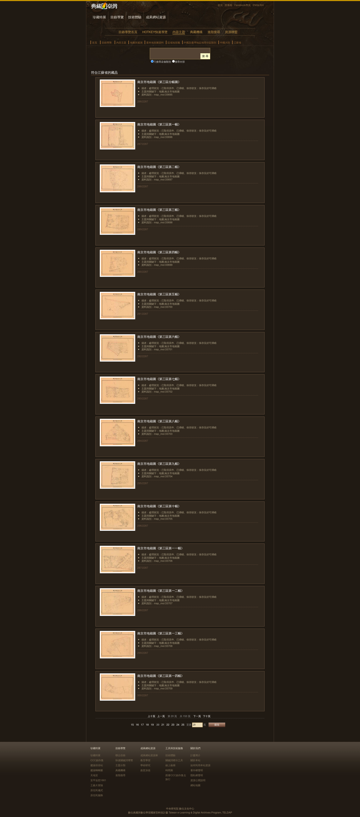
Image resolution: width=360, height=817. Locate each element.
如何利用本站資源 (200, 765)
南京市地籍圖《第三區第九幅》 (159, 463)
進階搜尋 (214, 32)
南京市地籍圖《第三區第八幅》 (159, 421)
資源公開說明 (197, 780)
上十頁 (151, 716)
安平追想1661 (98, 780)
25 (182, 724)
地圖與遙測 (136, 42)
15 (132, 724)
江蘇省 (237, 42)
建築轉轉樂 (96, 770)
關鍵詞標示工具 (174, 760)
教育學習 (145, 760)
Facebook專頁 (242, 5)
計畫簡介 (195, 755)
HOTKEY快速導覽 (155, 32)
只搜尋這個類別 (162, 61)
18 (147, 724)
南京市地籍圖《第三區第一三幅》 (160, 633)
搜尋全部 (180, 61)
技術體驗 (134, 17)
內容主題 (178, 32)
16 (137, 724)
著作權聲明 (196, 770)
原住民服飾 (96, 795)
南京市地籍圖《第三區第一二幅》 (160, 590)
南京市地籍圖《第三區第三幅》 (159, 209)
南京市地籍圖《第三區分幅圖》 (159, 82)
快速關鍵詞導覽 (124, 760)
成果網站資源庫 (149, 755)
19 (152, 724)
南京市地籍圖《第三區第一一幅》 (160, 548)
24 (177, 724)
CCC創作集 (97, 760)
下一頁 (197, 716)
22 (167, 724)
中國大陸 (225, 42)
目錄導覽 (117, 17)
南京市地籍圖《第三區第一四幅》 (160, 675)
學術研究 (145, 765)
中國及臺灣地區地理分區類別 (200, 42)
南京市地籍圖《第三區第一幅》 (159, 124)
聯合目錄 (120, 755)
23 (172, 724)
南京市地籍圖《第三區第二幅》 (159, 166)
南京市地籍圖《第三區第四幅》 (159, 252)
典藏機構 (196, 32)
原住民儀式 (96, 790)
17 (142, 724)
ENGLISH (258, 5)
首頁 (220, 5)
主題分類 (120, 765)
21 (162, 724)
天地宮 (94, 775)
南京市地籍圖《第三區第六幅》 (159, 336)
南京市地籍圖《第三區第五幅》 (159, 294)
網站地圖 (195, 785)
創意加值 (145, 770)
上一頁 (161, 716)
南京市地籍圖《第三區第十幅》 (159, 506)
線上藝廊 (170, 765)
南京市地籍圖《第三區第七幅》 (159, 379)
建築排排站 (96, 765)
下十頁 (206, 716)
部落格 (228, 5)
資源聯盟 (231, 32)
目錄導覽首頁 (128, 32)
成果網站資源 (156, 17)
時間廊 (169, 770)
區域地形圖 (174, 42)
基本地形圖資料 (155, 42)
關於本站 (195, 760)
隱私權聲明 (196, 775)
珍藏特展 (99, 17)
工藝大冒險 (96, 785)
